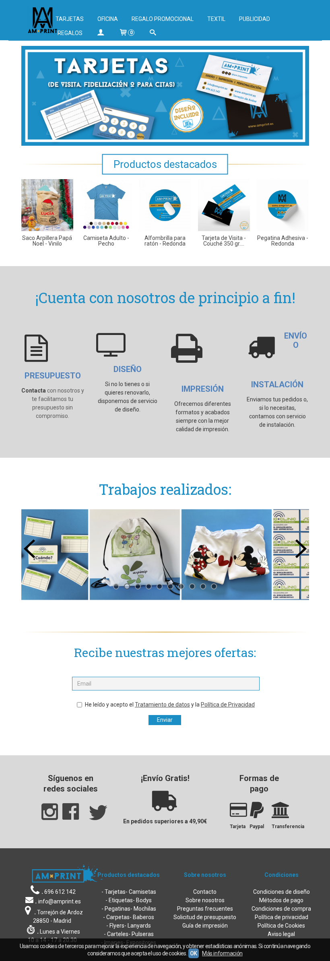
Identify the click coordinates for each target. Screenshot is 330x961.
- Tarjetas (113, 892)
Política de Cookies (281, 925)
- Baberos (142, 917)
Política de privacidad (281, 917)
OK (193, 953)
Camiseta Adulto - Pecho (106, 241)
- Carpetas (116, 917)
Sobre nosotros (205, 900)
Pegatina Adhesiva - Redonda (282, 241)
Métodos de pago (281, 900)
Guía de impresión (205, 925)
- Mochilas (143, 908)
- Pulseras (141, 934)
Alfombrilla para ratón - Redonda (165, 241)
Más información (222, 953)
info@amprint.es (59, 901)
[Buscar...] (153, 33)
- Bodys (142, 900)
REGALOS (70, 33)
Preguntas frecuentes (205, 908)
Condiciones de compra (281, 908)
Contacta (33, 390)
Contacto (205, 892)
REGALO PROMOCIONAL (163, 19)
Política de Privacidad (228, 704)
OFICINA (107, 19)
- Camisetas (141, 892)
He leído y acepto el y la (170, 704)
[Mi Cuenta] (100, 33)
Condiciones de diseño (281, 892)
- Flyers (115, 925)
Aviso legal (281, 934)
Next (301, 549)
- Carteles (116, 934)
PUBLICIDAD (254, 19)
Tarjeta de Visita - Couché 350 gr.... (224, 241)
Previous (29, 549)
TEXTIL (216, 19)
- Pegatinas (115, 908)
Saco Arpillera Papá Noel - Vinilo (47, 241)
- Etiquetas (119, 900)
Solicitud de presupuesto (204, 917)
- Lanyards (137, 925)
